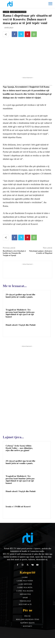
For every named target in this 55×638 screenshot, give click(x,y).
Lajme (6, 12)
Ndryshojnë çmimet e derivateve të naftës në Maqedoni (40, 252)
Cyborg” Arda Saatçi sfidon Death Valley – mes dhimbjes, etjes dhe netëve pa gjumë (19, 448)
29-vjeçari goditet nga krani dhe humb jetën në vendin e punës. (20, 295)
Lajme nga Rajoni (18, 12)
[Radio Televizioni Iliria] (15, 4)
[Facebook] (14, 34)
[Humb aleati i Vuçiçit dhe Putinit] (42, 328)
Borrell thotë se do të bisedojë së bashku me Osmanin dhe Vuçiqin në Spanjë (14, 253)
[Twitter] (21, 34)
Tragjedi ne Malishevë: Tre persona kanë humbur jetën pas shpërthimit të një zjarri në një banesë (20, 313)
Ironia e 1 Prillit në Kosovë (18, 506)
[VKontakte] (32, 565)
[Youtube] (37, 565)
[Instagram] (22, 565)
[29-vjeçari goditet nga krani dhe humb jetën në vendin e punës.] (42, 298)
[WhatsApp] (34, 34)
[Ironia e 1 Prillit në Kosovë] (42, 510)
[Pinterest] (27, 34)
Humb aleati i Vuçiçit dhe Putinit (21, 325)
